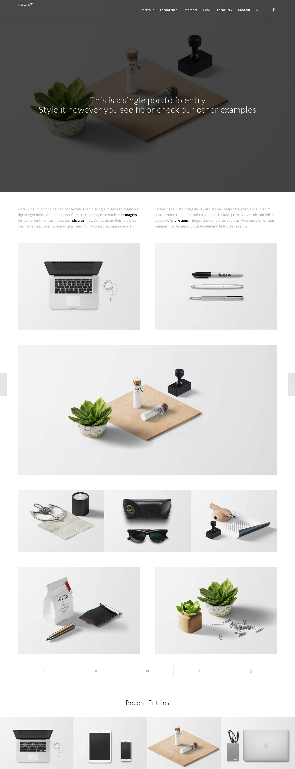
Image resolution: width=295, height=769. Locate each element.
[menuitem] (147, 10)
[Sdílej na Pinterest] (199, 671)
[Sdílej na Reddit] (251, 671)
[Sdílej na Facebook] (44, 671)
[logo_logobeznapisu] (26, 10)
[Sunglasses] (291, 384)
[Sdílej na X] (96, 671)
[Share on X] (147, 671)
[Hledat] (257, 10)
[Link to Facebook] (273, 9)
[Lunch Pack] (3, 384)
